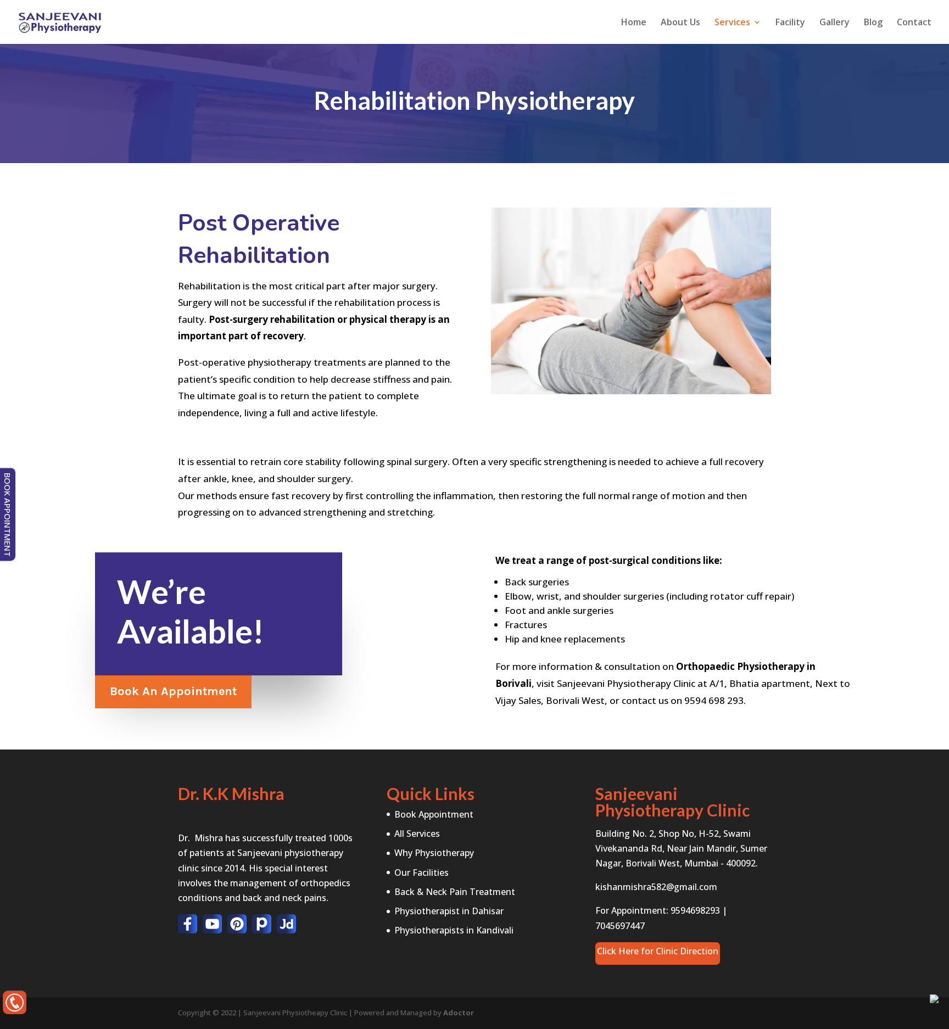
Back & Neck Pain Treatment (454, 892)
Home (633, 23)
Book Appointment (433, 814)
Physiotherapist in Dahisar (449, 911)
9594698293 (695, 910)
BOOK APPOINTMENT (7, 515)
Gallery (834, 23)
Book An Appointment (173, 691)
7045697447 (620, 926)
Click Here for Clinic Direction (657, 951)
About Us (680, 23)
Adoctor (458, 1012)
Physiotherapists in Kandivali (453, 930)
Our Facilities (421, 872)
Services (732, 23)
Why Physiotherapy (434, 853)
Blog (873, 23)
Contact (914, 23)
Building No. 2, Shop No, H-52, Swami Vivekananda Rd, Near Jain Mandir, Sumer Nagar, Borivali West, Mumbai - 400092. (681, 848)
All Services (417, 833)
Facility (790, 23)
